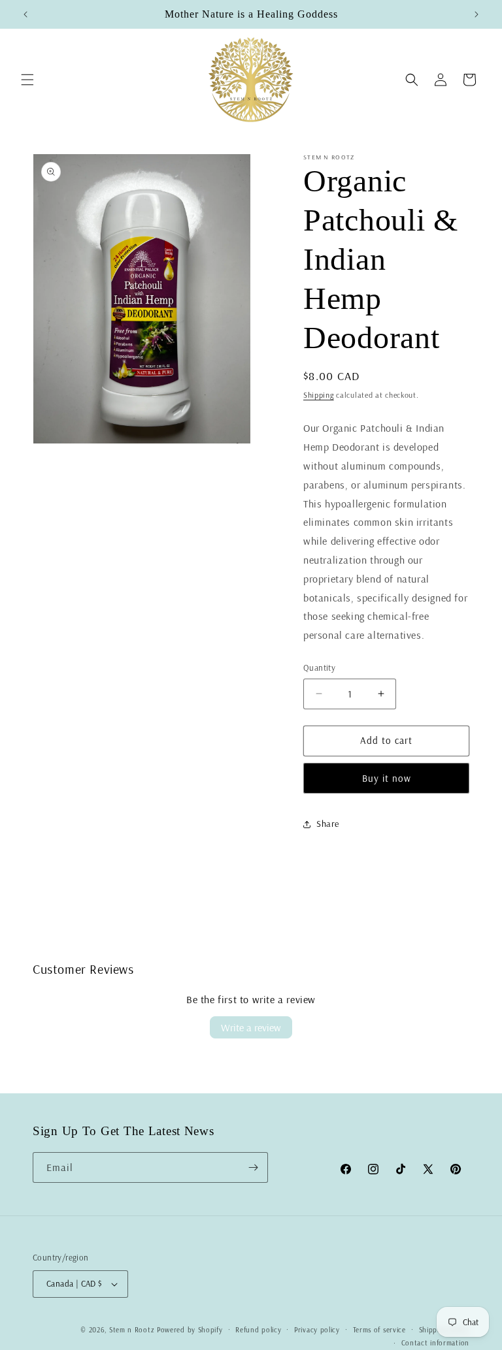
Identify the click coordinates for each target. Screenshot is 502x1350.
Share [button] (327, 823)
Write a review (251, 1027)
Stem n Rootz (133, 1329)
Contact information (435, 1342)
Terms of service (379, 1329)
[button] (27, 79)
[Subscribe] (253, 1167)
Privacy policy (317, 1329)
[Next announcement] (476, 14)
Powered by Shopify (190, 1329)
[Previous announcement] (25, 14)
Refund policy (258, 1329)
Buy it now (386, 778)
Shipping (318, 395)
